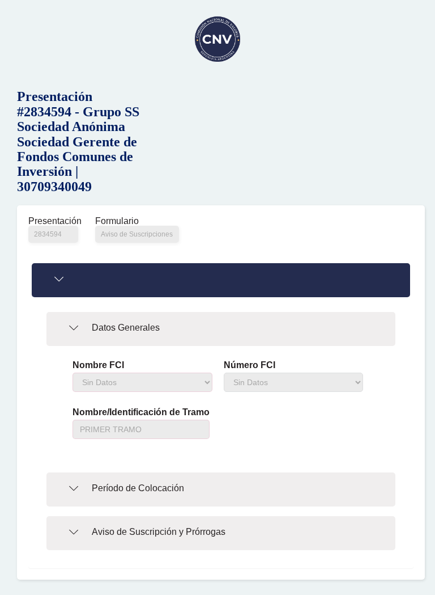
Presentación (53, 221)
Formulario (117, 221)
